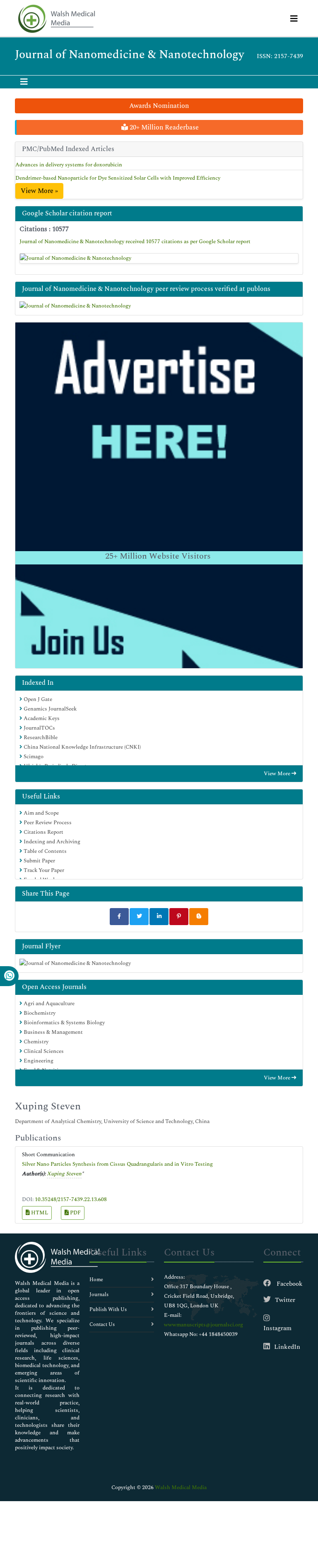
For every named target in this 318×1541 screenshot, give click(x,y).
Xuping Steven (64, 1174)
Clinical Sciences (43, 1051)
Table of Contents (44, 851)
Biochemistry (38, 1013)
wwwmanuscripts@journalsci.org (203, 1325)
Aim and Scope (40, 813)
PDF (75, 1213)
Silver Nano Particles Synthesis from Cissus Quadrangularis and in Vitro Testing (117, 1164)
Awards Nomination (159, 106)
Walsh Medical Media (181, 1487)
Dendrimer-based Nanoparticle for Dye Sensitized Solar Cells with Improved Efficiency (117, 178)
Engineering (37, 1061)
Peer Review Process (47, 822)
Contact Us (102, 1325)
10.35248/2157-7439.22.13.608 (71, 1199)
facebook (289, 1284)
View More (278, 773)
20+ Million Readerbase (163, 127)
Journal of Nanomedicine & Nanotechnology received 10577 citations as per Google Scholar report (135, 241)
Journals (98, 1295)
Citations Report (42, 832)
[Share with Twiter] (139, 916)
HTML (39, 1213)
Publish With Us (108, 1310)
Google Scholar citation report (67, 213)
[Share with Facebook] (119, 916)
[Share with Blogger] (199, 916)
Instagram (277, 1328)
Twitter (285, 1300)
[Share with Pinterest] (179, 916)
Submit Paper (38, 861)
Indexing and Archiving (51, 842)
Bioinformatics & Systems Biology (63, 1022)
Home (96, 1280)
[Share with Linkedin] (159, 916)
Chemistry (35, 1042)
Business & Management (52, 1032)
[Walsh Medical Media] (56, 18)
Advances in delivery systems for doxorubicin (68, 165)
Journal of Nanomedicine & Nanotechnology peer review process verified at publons (146, 289)
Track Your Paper (43, 870)
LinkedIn (287, 1347)
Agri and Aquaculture (48, 1003)
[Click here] (159, 259)
